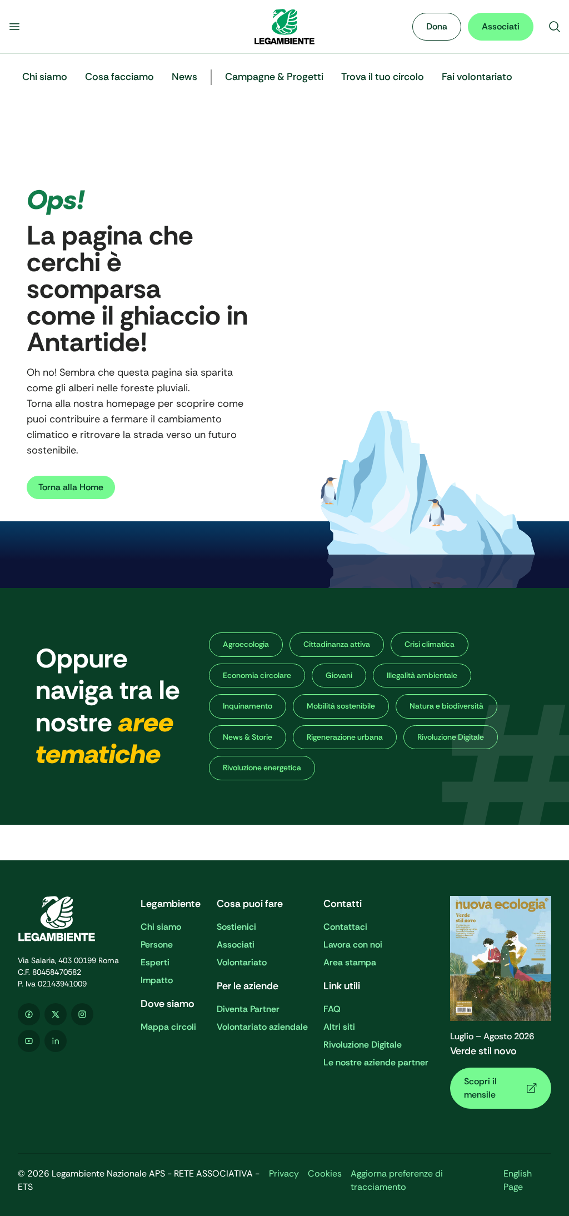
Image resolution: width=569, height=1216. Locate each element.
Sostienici (236, 927)
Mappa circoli (168, 1027)
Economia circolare (257, 675)
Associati (501, 26)
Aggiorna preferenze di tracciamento (397, 1180)
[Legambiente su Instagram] (82, 1014)
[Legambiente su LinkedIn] (55, 1041)
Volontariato (242, 962)
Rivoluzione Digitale (362, 1044)
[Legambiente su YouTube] (29, 1041)
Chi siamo (161, 927)
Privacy (284, 1173)
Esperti (155, 962)
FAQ (332, 1009)
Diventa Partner (248, 1009)
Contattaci (345, 927)
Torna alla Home (70, 487)
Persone (157, 944)
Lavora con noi (352, 944)
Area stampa (349, 962)
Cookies (325, 1173)
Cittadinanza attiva (336, 644)
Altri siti (339, 1027)
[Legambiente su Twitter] (55, 1014)
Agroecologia (246, 644)
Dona (436, 26)
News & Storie (247, 737)
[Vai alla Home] (284, 26)
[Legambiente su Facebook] (29, 1014)
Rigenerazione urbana (345, 737)
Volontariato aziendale (262, 1027)
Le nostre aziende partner (375, 1062)
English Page (517, 1180)
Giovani (339, 675)
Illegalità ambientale (422, 675)
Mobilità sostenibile (341, 706)
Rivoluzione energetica (262, 768)
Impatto (157, 980)
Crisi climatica (430, 644)
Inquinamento (247, 706)
